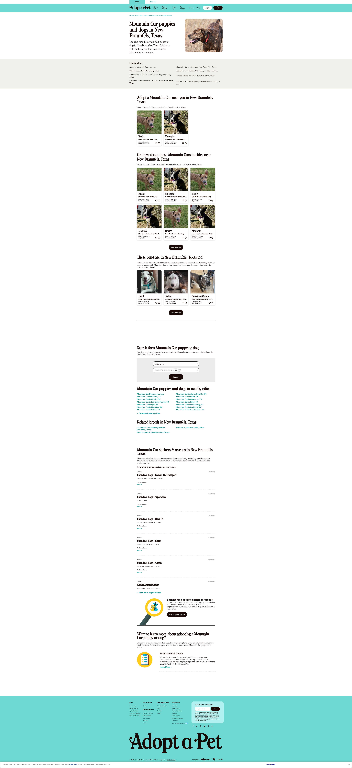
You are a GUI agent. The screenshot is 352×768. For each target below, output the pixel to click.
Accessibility (175, 716)
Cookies (174, 713)
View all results (176, 247)
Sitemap (174, 706)
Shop (198, 8)
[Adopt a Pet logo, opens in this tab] (176, 744)
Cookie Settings (171, 760)
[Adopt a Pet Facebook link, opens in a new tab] (193, 726)
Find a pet (132, 706)
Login (207, 8)
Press (159, 713)
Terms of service (177, 711)
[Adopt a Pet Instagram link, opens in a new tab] (209, 726)
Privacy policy (176, 708)
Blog (158, 708)
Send (215, 709)
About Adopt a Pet (162, 706)
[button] (156, 143)
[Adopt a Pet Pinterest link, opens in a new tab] (201, 726)
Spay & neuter (133, 711)
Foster (191, 8)
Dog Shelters (147, 715)
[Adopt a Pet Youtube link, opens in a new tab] (205, 726)
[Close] (349, 765)
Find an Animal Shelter (177, 614)
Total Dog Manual (134, 713)
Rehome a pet (133, 708)
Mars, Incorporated (177, 718)
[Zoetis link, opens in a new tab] (220, 759)
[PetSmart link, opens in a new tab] (205, 759)
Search (176, 377)
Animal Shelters (148, 713)
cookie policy (73, 764)
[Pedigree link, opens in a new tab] (214, 759)
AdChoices (175, 720)
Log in (145, 723)
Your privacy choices (178, 723)
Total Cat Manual (134, 716)
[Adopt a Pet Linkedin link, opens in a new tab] (212, 726)
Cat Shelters (146, 718)
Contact (159, 711)
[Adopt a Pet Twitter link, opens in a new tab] (197, 726)
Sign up (218, 7)
